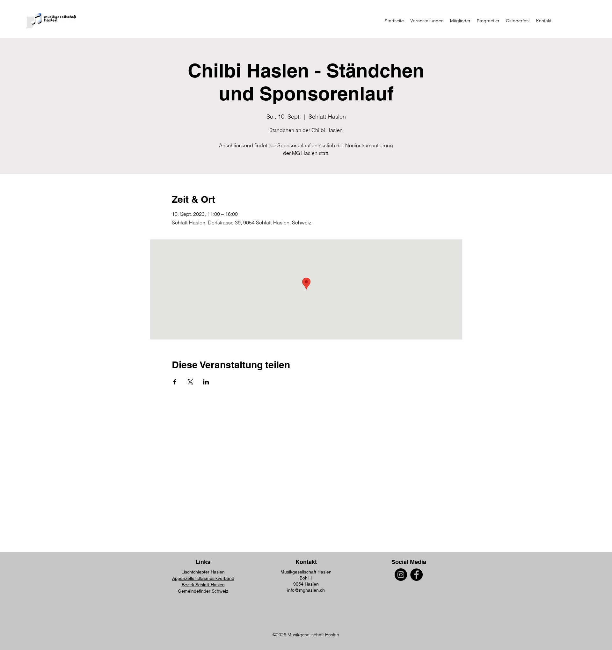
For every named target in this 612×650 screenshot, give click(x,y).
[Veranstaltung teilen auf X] (190, 381)
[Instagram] (401, 574)
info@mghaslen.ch (306, 590)
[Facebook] (416, 574)
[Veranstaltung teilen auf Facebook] (175, 381)
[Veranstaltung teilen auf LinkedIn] (206, 381)
